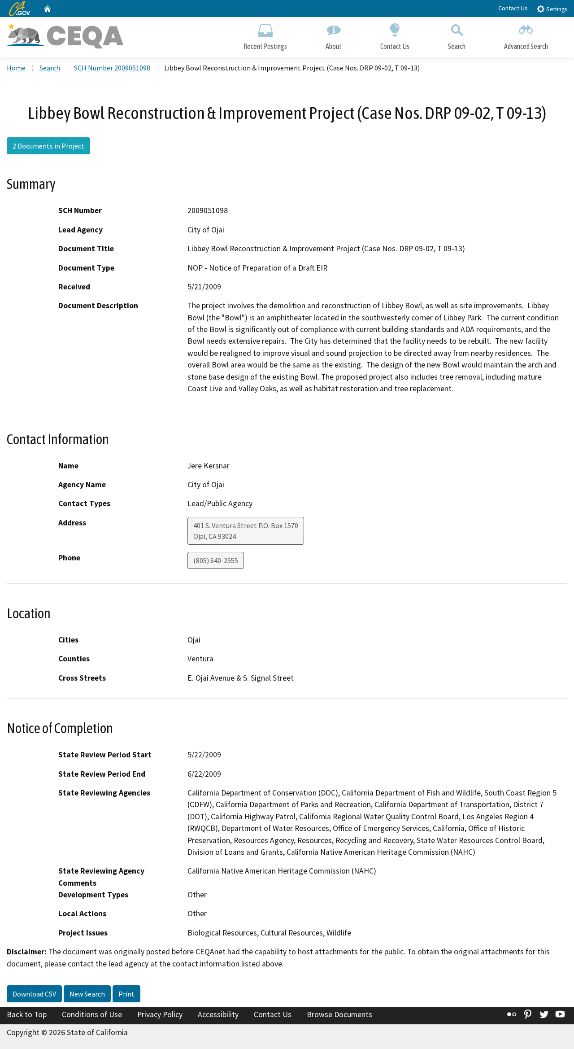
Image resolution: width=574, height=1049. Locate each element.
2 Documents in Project (48, 145)
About (334, 46)
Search (456, 46)
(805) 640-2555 (215, 560)
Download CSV (34, 993)
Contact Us (513, 8)
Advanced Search (526, 46)
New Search (87, 993)
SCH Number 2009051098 (112, 67)
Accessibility (218, 1014)
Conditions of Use (92, 1014)
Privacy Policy (160, 1014)
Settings (556, 9)
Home (16, 67)
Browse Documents (339, 1014)
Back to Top (27, 1014)
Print (126, 993)
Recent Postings (265, 46)
